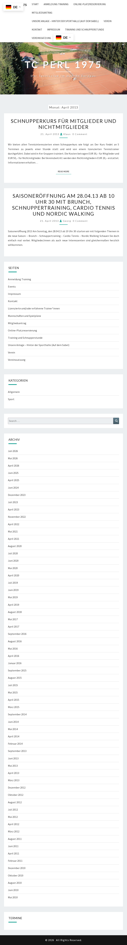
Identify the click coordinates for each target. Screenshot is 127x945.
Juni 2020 (13, 560)
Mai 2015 (13, 692)
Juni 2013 (13, 758)
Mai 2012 (13, 816)
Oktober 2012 (15, 794)
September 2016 (17, 633)
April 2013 (13, 773)
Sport (11, 399)
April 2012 (13, 824)
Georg (67, 220)
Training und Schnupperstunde (84, 29)
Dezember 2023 (16, 495)
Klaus (67, 134)
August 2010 (15, 882)
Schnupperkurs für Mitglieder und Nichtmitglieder (63, 124)
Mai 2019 (13, 597)
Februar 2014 (15, 743)
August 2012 (15, 802)
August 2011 (15, 838)
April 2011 (13, 853)
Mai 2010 (13, 897)
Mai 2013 (13, 765)
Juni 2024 (13, 487)
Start (35, 4)
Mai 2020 (13, 568)
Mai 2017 (13, 619)
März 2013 (13, 780)
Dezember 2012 (16, 787)
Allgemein (14, 392)
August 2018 (15, 612)
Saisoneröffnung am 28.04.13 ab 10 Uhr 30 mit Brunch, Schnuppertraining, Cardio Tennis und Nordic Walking (63, 205)
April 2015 (13, 699)
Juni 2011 (13, 846)
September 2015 (17, 670)
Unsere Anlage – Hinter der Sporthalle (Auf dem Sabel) (65, 21)
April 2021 (13, 538)
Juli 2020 (13, 553)
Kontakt (37, 29)
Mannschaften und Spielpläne (24, 315)
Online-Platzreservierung (89, 4)
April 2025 (13, 480)
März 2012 (13, 831)
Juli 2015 (13, 685)
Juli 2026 (13, 451)
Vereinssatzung (41, 38)
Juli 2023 (13, 502)
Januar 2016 (14, 663)
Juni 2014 (13, 721)
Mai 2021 (13, 531)
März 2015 (13, 707)
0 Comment (79, 134)
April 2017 (13, 626)
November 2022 (17, 516)
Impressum (53, 29)
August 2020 (15, 546)
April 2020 (13, 575)
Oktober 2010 (15, 875)
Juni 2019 (13, 590)
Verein (107, 21)
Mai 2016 (13, 648)
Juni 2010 (13, 890)
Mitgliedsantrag (42, 12)
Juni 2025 (13, 472)
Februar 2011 (15, 860)
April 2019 (13, 604)
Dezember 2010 (16, 868)
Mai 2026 (13, 458)
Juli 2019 (13, 582)
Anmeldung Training (56, 4)
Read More (64, 171)
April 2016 (13, 655)
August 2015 (15, 677)
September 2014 (17, 714)
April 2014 (13, 736)
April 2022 (13, 524)
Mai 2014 (13, 729)
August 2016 (15, 641)
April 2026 (13, 465)
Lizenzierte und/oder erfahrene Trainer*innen (34, 308)
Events (12, 286)
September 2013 (17, 751)
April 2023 (13, 509)
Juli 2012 (13, 809)
